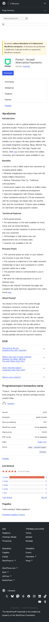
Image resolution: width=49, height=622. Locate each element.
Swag (29, 560)
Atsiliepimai (9, 88)
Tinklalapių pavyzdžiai (35, 529)
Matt (5, 572)
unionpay (43, 452)
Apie (4, 529)
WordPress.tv (9, 560)
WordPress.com (10, 568)
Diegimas (8, 94)
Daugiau (5, 458)
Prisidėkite (30, 548)
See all (44, 497)
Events (28, 552)
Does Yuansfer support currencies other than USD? (13, 369)
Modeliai (29, 541)
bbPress (7, 576)
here (15, 152)
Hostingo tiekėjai (9, 537)
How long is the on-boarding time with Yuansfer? (14, 349)
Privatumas (7, 541)
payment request (40, 447)
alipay (30, 447)
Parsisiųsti (8, 73)
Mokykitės (6, 548)
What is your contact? (11, 377)
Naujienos (6, 533)
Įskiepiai (29, 537)
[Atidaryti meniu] (45, 3)
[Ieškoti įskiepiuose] (26, 18)
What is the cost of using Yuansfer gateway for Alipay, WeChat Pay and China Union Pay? (16, 359)
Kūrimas (8, 99)
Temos (28, 533)
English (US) (42, 442)
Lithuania (11, 590)
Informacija (9, 82)
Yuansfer (26, 66)
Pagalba (8, 105)
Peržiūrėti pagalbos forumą (13, 514)
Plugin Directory (8, 10)
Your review (7, 497)
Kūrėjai (5, 556)
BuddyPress (8, 580)
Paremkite (31, 556)
